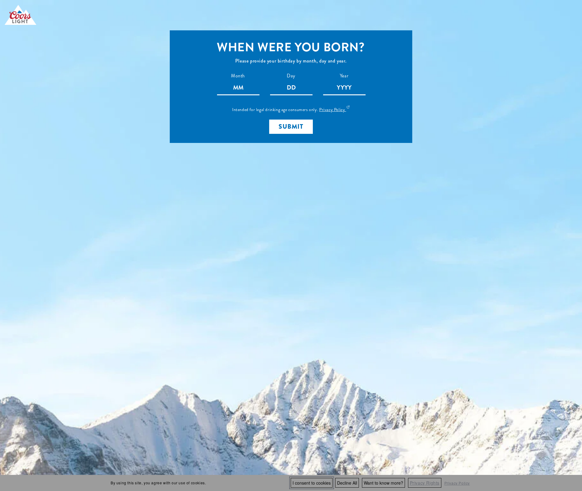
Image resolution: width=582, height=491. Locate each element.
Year (344, 75)
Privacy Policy (457, 483)
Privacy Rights (425, 483)
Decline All (347, 483)
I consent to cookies (312, 483)
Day (291, 75)
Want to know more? (383, 483)
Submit (291, 126)
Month (238, 75)
